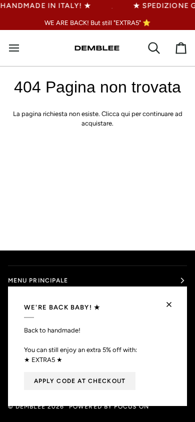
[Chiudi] (173, 300)
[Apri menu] (18, 48)
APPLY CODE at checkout (80, 381)
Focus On (131, 406)
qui (125, 114)
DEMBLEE (31, 406)
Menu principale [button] (38, 280)
